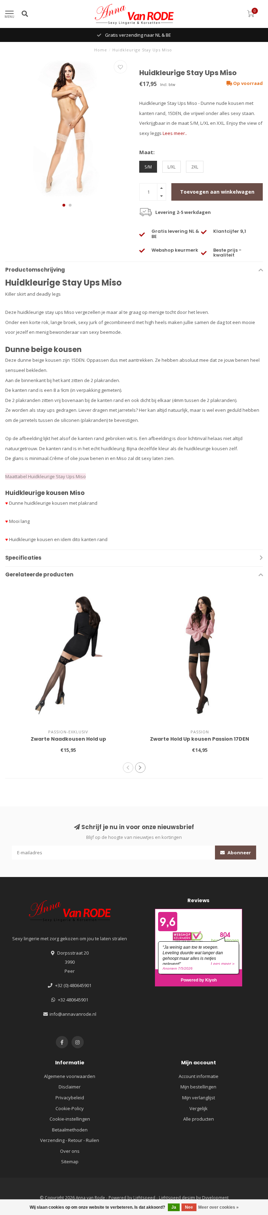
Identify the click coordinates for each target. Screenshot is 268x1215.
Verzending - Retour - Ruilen (69, 1140)
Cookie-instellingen (70, 1119)
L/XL (172, 167)
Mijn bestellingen (198, 1087)
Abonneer (238, 852)
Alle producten (198, 1119)
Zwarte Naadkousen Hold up (68, 738)
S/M (148, 167)
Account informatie (198, 1076)
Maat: (147, 152)
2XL (194, 167)
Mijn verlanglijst (198, 1097)
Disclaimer (70, 1087)
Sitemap (70, 1161)
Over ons (70, 1151)
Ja (173, 1207)
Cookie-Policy (69, 1108)
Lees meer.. (175, 133)
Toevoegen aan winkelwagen (217, 191)
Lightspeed (144, 1197)
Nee (189, 1207)
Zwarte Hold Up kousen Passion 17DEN (199, 738)
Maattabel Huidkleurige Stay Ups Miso (45, 476)
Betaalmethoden (70, 1130)
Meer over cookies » (218, 1207)
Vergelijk (198, 1108)
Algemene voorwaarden (69, 1076)
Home (100, 49)
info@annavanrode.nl (73, 1014)
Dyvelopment (215, 1197)
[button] (63, 205)
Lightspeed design (177, 1197)
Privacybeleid (69, 1097)
